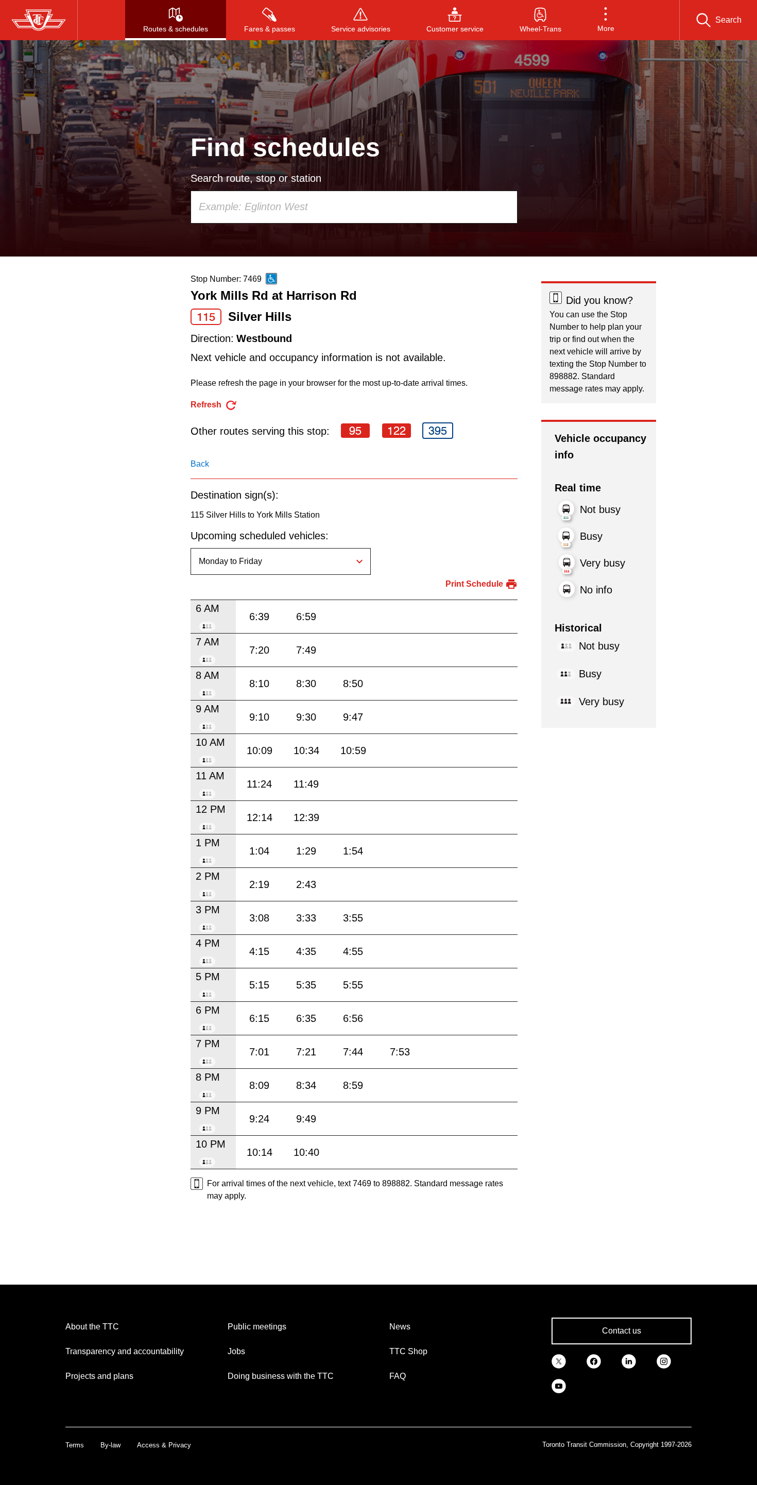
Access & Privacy (164, 1445)
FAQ (397, 1376)
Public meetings (257, 1326)
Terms (74, 1445)
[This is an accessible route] (271, 278)
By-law (110, 1445)
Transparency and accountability (124, 1351)
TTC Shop (408, 1351)
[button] (605, 20)
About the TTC (92, 1326)
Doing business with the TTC (281, 1376)
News (399, 1326)
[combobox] (354, 207)
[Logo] (38, 20)
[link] (559, 1361)
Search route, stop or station (256, 178)
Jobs (236, 1351)
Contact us (621, 1330)
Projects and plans (99, 1376)
